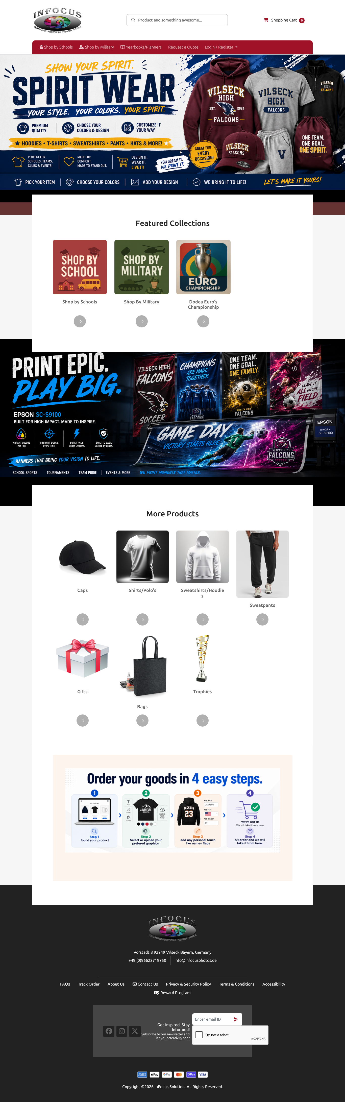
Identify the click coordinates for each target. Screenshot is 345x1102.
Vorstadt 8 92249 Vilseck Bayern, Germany (172, 952)
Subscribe (236, 1019)
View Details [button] (80, 321)
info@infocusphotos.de (196, 960)
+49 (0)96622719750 (147, 960)
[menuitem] (54, 47)
